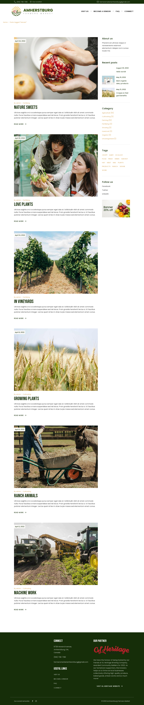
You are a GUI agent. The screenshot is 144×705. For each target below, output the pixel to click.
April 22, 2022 (20, 41)
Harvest (124, 159)
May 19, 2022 (121, 77)
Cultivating (27, 394)
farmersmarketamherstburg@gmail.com (71, 662)
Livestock (105, 131)
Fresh (110, 159)
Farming (105, 120)
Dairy (111, 155)
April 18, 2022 (20, 138)
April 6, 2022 (19, 429)
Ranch (115, 166)
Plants (121, 162)
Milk (114, 162)
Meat (109, 162)
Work (104, 170)
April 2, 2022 (19, 527)
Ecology (119, 155)
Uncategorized (108, 139)
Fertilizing (26, 103)
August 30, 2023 (122, 68)
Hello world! (121, 71)
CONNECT (57, 688)
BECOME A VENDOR (61, 679)
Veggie (122, 166)
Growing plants (26, 399)
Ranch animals (26, 496)
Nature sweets (25, 107)
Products (106, 166)
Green (117, 159)
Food (104, 159)
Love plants (23, 204)
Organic (105, 135)
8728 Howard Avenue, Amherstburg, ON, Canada (63, 649)
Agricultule (106, 113)
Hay (103, 162)
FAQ (55, 683)
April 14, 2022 (20, 235)
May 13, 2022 (121, 89)
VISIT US (57, 674)
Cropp (104, 155)
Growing (105, 127)
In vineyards (24, 301)
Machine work (25, 593)
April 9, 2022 (19, 332)
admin (18, 103)
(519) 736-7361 (60, 657)
